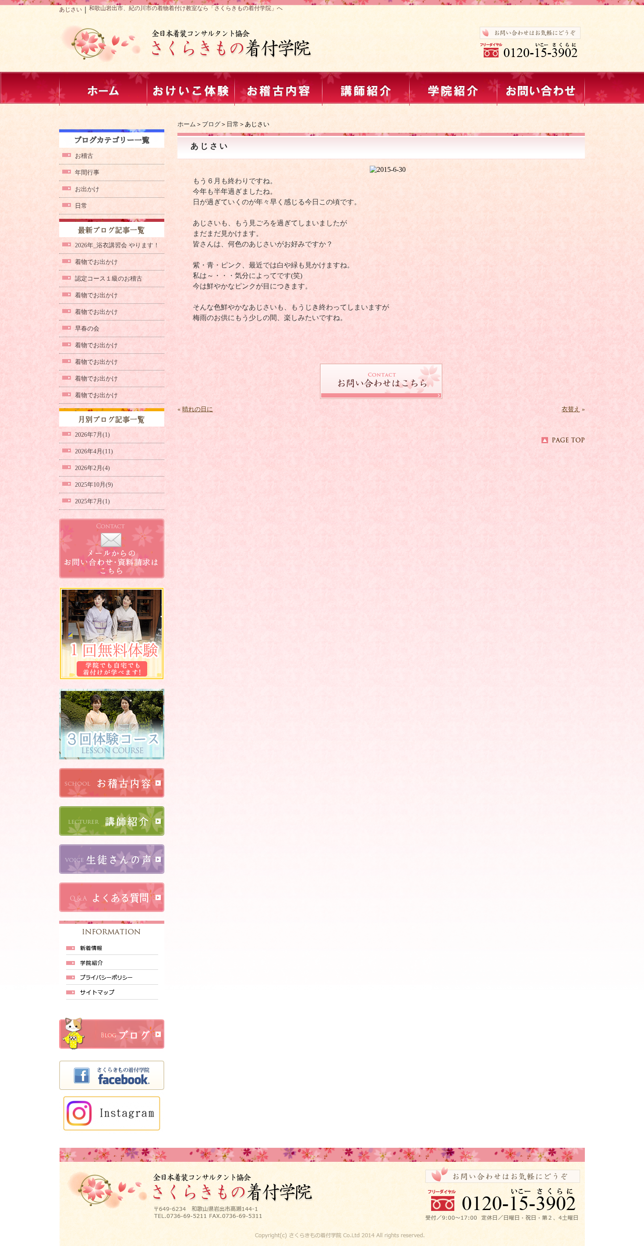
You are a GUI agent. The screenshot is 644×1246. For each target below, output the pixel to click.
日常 (232, 124)
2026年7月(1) (92, 434)
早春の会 (87, 328)
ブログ (211, 124)
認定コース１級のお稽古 (108, 278)
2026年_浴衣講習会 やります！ (117, 245)
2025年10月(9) (94, 484)
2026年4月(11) (94, 451)
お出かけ (87, 189)
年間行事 (87, 172)
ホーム (186, 124)
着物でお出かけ (96, 262)
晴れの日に (197, 409)
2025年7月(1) (92, 501)
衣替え (571, 409)
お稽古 (84, 156)
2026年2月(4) (92, 468)
